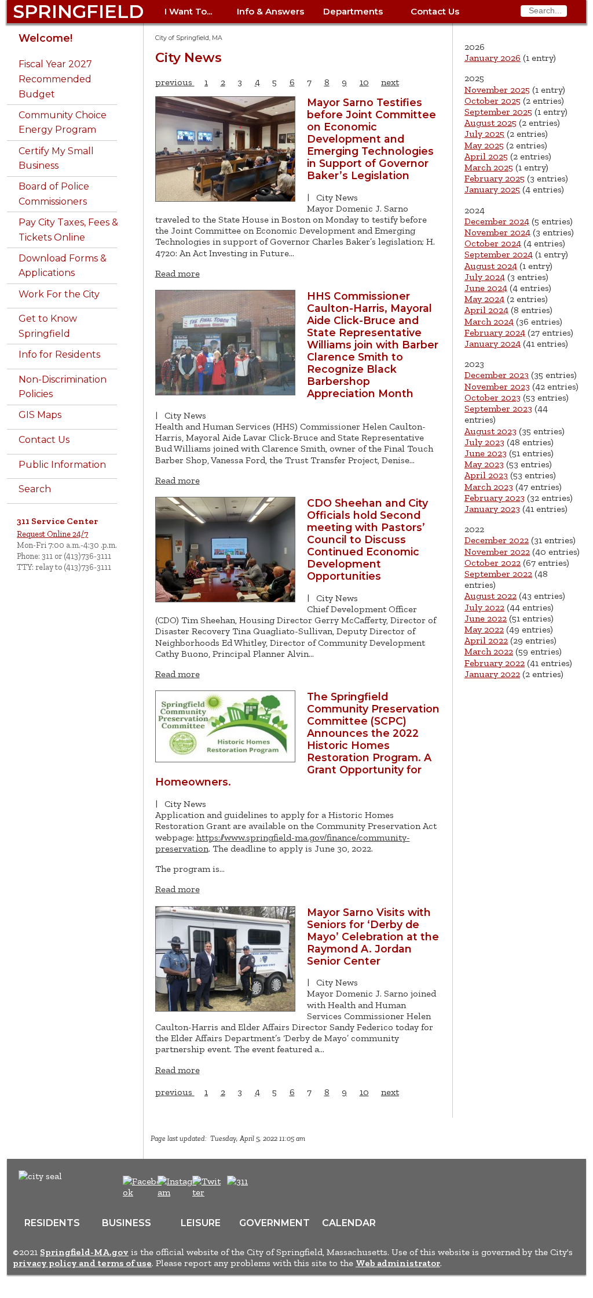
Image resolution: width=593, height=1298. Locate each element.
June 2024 (485, 287)
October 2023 (492, 397)
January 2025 (492, 189)
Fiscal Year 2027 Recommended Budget (55, 79)
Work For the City (59, 294)
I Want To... (188, 11)
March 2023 (488, 486)
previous (175, 82)
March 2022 (488, 651)
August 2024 (490, 265)
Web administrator (398, 1262)
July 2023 (484, 442)
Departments (353, 11)
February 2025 (494, 178)
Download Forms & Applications (63, 266)
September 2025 (498, 111)
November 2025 (497, 89)
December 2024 (496, 221)
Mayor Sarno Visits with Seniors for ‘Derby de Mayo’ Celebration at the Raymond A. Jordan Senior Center (373, 936)
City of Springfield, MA (188, 38)
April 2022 (486, 640)
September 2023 (498, 408)
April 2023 (486, 475)
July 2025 (484, 133)
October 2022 (492, 562)
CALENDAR (349, 1222)
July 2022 (484, 607)
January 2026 (492, 57)
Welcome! (45, 38)
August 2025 (490, 122)
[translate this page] (273, 1187)
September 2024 (498, 254)
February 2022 (494, 662)
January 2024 (492, 343)
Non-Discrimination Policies (63, 387)
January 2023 (492, 508)
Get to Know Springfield (48, 326)
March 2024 (489, 321)
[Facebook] (143, 1192)
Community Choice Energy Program (63, 123)
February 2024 (494, 332)
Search (35, 489)
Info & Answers (270, 11)
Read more (177, 273)
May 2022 (484, 629)
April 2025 (486, 156)
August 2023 (490, 431)
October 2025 (492, 100)
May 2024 (484, 298)
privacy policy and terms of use (82, 1262)
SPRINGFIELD (78, 11)
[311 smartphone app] (237, 1181)
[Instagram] (179, 1192)
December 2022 (496, 540)
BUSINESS (126, 1222)
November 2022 (497, 551)
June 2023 (485, 453)
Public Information (62, 464)
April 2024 (486, 309)
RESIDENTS (52, 1222)
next (390, 82)
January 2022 (492, 673)
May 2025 (484, 145)
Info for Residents (59, 354)
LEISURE (201, 1222)
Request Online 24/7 (52, 534)
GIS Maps (40, 414)
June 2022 (485, 618)
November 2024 (497, 232)
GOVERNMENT (274, 1222)
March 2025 (488, 167)
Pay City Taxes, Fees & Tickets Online (68, 230)
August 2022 (490, 595)
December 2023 (496, 374)
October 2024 (492, 243)
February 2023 (494, 497)
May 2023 (484, 464)
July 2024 (484, 276)
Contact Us (435, 11)
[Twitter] (208, 1192)
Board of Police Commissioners (54, 194)
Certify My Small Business (56, 159)
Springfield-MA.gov (84, 1251)
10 (364, 82)
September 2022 (498, 573)
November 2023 (497, 386)
